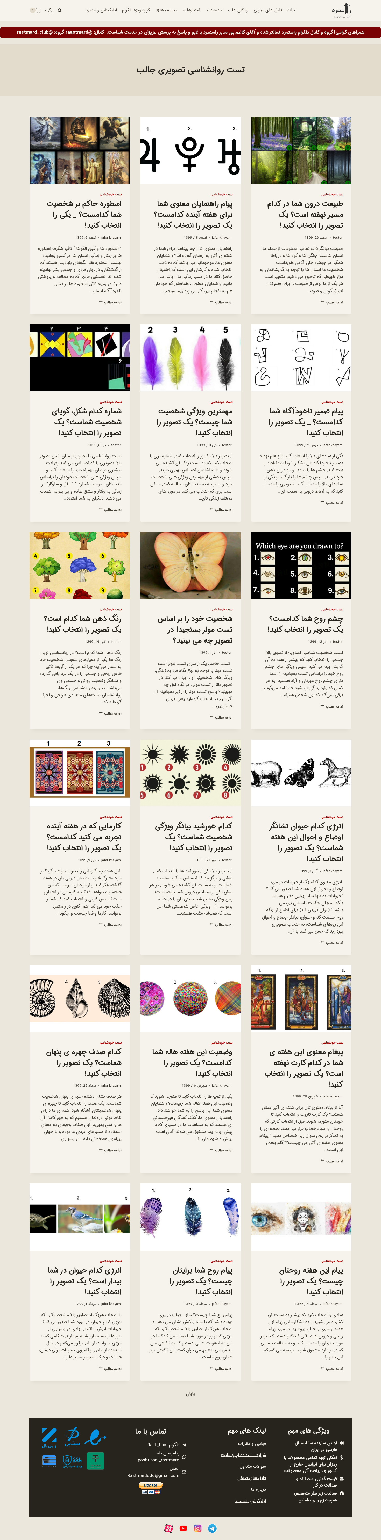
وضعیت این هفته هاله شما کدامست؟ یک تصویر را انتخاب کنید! (192, 1063)
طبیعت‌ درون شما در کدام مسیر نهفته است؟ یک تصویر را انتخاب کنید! (305, 215)
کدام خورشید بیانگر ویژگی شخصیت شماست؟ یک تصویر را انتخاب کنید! (193, 837)
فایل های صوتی (268, 10)
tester (337, 237)
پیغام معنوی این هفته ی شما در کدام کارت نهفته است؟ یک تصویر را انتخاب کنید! (304, 1069)
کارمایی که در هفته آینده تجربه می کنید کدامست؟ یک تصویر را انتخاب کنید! (84, 837)
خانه (291, 10)
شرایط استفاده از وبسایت (243, 1455)
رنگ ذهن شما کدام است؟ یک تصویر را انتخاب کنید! (83, 624)
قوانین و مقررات (252, 1443)
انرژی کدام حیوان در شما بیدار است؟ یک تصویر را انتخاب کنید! (84, 1281)
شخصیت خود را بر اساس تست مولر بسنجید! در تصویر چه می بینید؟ (195, 630)
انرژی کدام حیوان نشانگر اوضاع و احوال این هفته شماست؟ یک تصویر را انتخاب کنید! (306, 843)
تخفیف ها (168, 10)
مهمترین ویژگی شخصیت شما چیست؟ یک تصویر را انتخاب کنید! (194, 422)
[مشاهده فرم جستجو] (59, 10)
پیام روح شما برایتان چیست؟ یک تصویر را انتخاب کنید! (201, 1281)
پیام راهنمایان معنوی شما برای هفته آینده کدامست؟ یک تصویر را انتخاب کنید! (193, 215)
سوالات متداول (253, 1466)
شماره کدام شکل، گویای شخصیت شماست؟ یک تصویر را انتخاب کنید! (87, 422)
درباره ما (258, 1489)
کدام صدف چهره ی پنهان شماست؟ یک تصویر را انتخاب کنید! (84, 1063)
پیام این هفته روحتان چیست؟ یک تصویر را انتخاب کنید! (311, 1281)
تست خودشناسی (332, 194)
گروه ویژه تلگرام (136, 10)
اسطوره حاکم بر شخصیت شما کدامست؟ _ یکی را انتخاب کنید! (84, 215)
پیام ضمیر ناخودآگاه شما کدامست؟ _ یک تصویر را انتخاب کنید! (306, 422)
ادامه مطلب (332, 302)
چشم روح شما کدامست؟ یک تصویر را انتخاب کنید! (305, 624)
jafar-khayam (221, 237)
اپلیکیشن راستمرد (101, 10)
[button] (45, 10)
